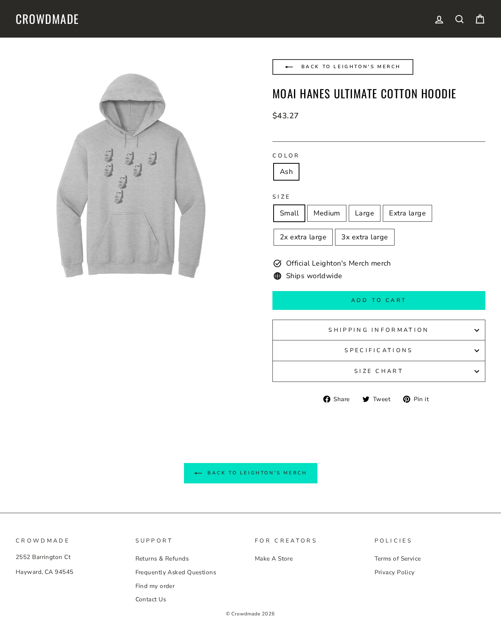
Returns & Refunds (162, 559)
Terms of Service (398, 559)
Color (286, 155)
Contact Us (150, 599)
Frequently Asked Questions (175, 572)
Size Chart (379, 371)
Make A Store (274, 559)
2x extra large (303, 237)
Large (364, 213)
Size (281, 197)
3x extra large (364, 237)
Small (289, 213)
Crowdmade (47, 19)
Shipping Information (378, 330)
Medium (327, 213)
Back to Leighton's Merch (350, 66)
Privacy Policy (395, 572)
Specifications (378, 350)
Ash (286, 171)
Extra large (407, 213)
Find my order (155, 586)
